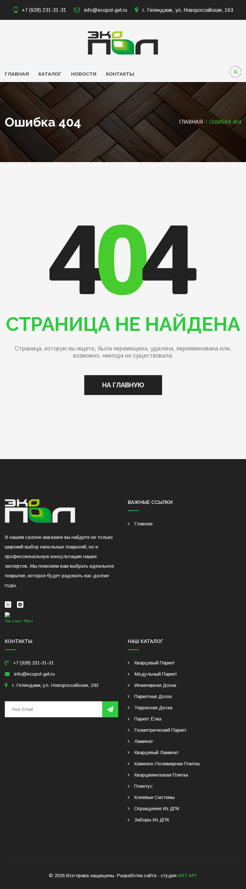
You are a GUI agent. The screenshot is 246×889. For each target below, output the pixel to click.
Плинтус (143, 786)
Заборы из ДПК (151, 819)
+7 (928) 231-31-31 (44, 10)
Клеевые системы (154, 797)
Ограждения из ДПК (156, 808)
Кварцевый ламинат (156, 752)
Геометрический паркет (160, 730)
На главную (123, 385)
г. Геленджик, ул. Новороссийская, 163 (187, 10)
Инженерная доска (155, 685)
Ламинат (143, 741)
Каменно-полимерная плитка (167, 763)
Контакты (120, 74)
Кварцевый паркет (154, 662)
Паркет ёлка (147, 718)
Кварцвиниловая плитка (161, 775)
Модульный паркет (155, 674)
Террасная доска (153, 707)
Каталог (50, 74)
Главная (17, 74)
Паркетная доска (153, 696)
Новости (83, 74)
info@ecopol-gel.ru (105, 10)
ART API (187, 875)
